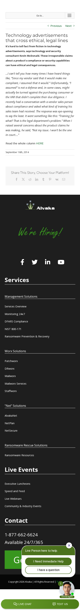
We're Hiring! (40, 232)
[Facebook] (22, 262)
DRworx (10, 368)
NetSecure (11, 430)
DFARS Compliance (16, 321)
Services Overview (15, 306)
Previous (56, 26)
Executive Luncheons (17, 483)
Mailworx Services (15, 383)
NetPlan (10, 423)
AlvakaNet (11, 415)
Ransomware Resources (19, 455)
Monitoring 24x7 (15, 314)
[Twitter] (34, 262)
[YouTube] (61, 262)
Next (68, 26)
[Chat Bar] (40, 604)
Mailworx (10, 376)
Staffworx (11, 391)
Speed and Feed (15, 491)
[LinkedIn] (47, 262)
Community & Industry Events (23, 506)
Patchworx (11, 361)
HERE (40, 143)
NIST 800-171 (13, 329)
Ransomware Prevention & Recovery (27, 336)
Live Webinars (13, 498)
